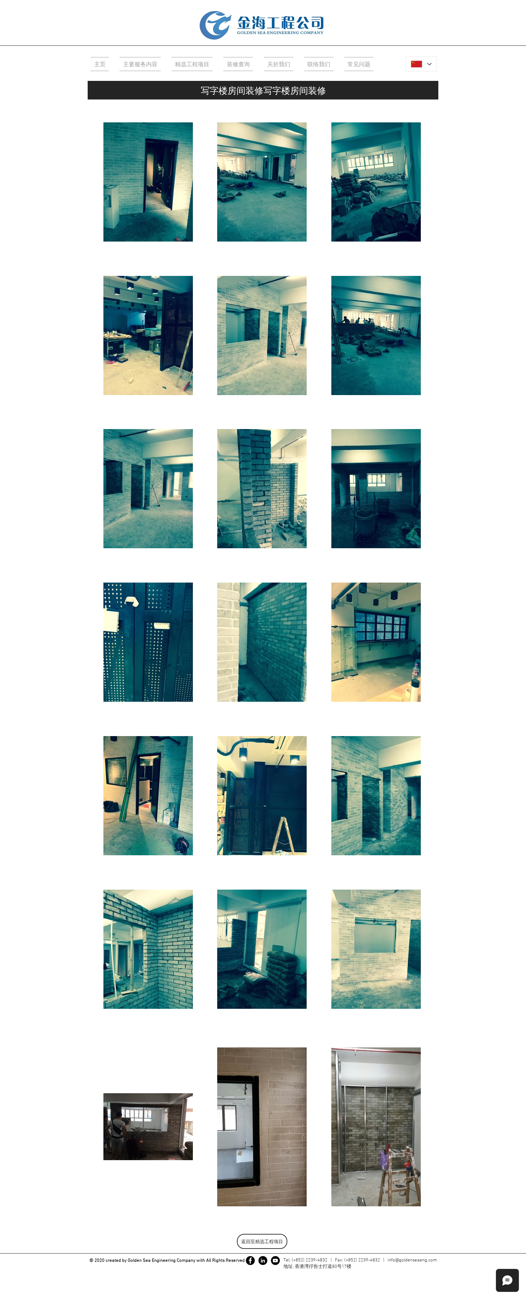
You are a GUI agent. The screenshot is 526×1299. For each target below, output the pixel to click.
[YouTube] (275, 1260)
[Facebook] (250, 1260)
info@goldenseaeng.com (412, 1260)
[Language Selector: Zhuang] (421, 64)
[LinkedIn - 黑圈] (262, 1260)
